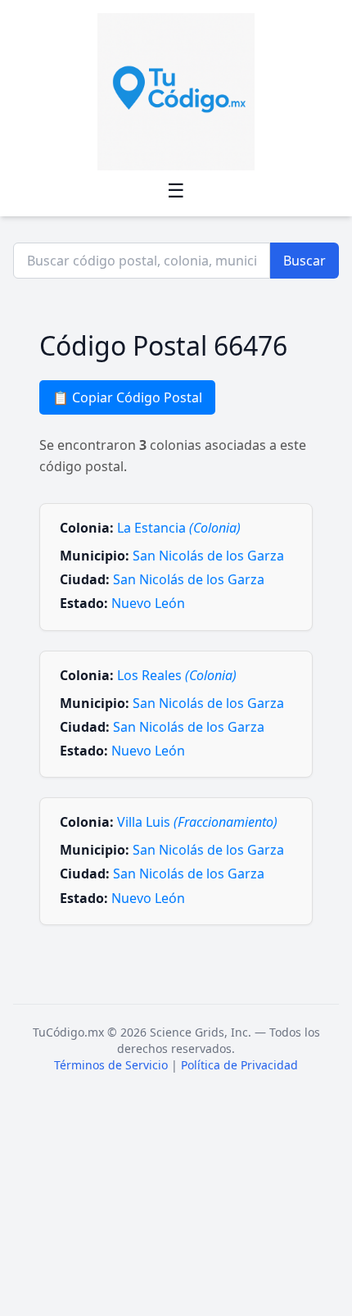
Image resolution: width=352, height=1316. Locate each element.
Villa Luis (197, 822)
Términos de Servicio (111, 1065)
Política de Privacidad (239, 1065)
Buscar (304, 261)
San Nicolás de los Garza (208, 556)
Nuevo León (148, 603)
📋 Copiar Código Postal (127, 397)
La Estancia (179, 528)
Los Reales (177, 675)
